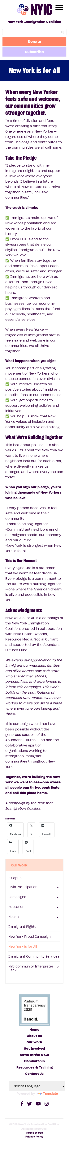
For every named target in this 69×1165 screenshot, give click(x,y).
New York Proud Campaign (29, 936)
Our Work (19, 865)
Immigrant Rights (22, 927)
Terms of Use (34, 1132)
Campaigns (17, 897)
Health (13, 917)
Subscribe (34, 51)
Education (16, 907)
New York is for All (22, 946)
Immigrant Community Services (33, 956)
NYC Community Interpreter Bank (30, 968)
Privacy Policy (34, 1136)
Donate (34, 41)
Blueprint (15, 878)
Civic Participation (22, 887)
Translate (50, 1093)
